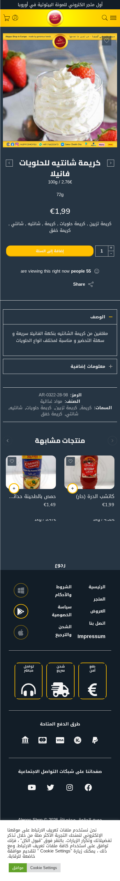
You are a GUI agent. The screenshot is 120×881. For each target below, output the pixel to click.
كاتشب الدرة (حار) (95, 496)
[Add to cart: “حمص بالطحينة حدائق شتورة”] (14, 488)
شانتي (72, 414)
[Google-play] (21, 611)
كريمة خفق (51, 414)
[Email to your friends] (29, 284)
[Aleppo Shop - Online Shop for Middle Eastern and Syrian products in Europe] (60, 18)
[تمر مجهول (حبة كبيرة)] (110, 163)
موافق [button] (17, 867)
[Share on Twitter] (63, 284)
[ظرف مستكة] (9, 163)
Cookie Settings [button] (43, 867)
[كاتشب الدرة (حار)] (89, 472)
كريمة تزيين (66, 408)
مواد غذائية (51, 401)
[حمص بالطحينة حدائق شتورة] (31, 472)
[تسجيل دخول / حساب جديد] (15, 18)
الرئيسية (97, 587)
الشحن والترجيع (65, 631)
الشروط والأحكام (65, 591)
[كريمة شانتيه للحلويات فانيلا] (60, 90)
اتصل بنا (97, 623)
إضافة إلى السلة (50, 251)
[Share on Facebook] (52, 284)
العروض (97, 611)
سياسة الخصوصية (65, 611)
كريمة (86, 408)
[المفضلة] (106, 40)
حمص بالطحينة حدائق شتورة (31, 496)
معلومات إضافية (87, 366)
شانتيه (16, 408)
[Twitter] (50, 787)
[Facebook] (88, 787)
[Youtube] (31, 787)
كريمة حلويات (39, 408)
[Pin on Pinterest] (40, 284)
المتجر (99, 599)
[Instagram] (69, 787)
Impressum (91, 636)
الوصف (97, 317)
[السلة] (6, 18)
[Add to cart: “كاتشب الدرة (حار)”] (72, 488)
